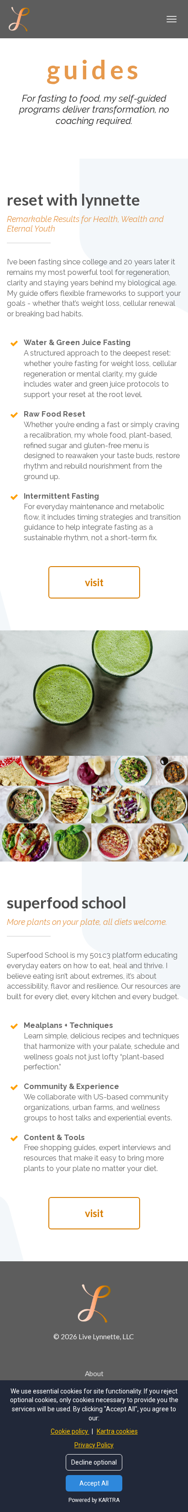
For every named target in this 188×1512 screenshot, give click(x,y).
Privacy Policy (94, 1445)
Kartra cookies (117, 1431)
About (94, 1373)
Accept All (94, 1483)
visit (94, 582)
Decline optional (94, 1462)
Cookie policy (70, 1431)
